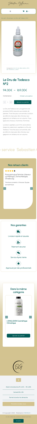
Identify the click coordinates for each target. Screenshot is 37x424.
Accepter (18, 420)
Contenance (7, 96)
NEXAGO (27, 413)
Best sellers (23, 68)
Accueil (3, 18)
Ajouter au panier (23, 102)
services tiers (27, 416)
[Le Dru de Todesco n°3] (18, 297)
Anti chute (16, 68)
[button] (4, 188)
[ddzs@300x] (18, 2)
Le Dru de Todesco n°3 (16, 321)
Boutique (10, 18)
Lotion (17, 69)
